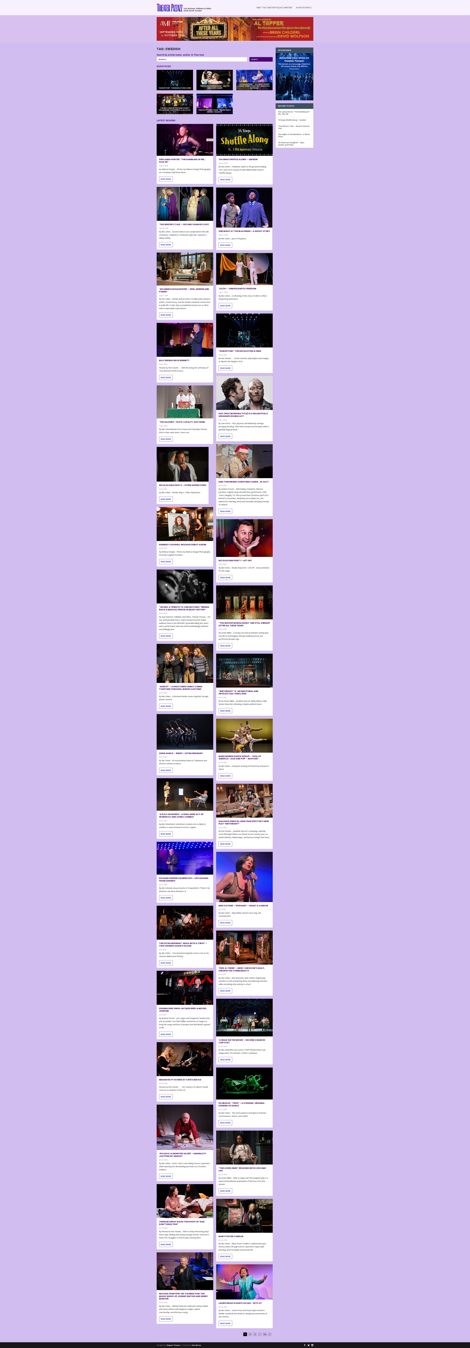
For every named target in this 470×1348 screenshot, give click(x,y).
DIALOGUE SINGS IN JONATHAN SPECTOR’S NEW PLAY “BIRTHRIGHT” (244, 822)
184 (264, 1334)
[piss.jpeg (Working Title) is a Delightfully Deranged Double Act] (244, 393)
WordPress (196, 1345)
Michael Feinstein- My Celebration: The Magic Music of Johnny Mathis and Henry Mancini (183, 1296)
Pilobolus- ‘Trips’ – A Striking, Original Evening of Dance (242, 1104)
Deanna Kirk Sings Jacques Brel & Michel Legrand (183, 1009)
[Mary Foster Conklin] (244, 1216)
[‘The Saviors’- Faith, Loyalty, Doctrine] (185, 402)
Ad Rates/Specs (303, 8)
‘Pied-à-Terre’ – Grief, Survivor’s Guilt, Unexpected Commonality (242, 969)
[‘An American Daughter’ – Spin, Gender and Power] (185, 269)
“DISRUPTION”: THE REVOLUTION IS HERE (240, 351)
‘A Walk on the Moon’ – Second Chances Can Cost (242, 1041)
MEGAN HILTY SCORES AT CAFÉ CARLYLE (180, 1079)
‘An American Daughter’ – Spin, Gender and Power (184, 290)
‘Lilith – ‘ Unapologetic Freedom (237, 288)
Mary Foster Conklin (231, 1236)
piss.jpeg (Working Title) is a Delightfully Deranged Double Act (243, 415)
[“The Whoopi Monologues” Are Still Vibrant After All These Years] (244, 602)
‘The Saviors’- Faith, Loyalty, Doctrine (182, 422)
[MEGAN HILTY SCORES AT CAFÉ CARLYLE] (185, 1059)
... (259, 1334)
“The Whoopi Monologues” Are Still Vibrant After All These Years (244, 624)
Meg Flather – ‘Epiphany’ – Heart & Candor (243, 905)
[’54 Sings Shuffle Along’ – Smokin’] (244, 140)
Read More (166, 179)
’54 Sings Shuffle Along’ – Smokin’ (238, 159)
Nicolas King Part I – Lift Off (235, 560)
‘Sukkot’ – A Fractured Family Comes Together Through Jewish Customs (180, 688)
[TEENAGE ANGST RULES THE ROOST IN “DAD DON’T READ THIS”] (185, 1201)
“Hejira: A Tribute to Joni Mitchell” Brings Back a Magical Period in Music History (184, 608)
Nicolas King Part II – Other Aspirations (182, 485)
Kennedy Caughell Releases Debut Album (182, 544)
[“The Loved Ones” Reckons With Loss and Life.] (244, 1148)
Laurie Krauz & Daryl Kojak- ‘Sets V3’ (240, 1303)
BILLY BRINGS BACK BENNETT (174, 360)
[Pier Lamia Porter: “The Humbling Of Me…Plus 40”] (185, 140)
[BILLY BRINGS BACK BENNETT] (185, 340)
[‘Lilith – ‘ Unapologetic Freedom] (244, 269)
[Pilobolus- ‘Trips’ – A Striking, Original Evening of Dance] (244, 1083)
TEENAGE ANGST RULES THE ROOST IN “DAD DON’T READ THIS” (182, 1223)
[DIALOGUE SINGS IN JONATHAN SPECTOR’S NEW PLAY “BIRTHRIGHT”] (244, 801)
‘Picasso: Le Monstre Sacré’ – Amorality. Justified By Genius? (183, 1155)
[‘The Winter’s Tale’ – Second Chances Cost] (185, 204)
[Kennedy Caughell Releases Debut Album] (185, 524)
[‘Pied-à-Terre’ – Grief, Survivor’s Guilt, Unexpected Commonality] (244, 948)
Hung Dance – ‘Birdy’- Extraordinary (181, 753)
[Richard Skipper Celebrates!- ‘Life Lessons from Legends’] (185, 858)
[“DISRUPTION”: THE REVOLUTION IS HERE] (244, 330)
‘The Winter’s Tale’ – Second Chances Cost (184, 224)
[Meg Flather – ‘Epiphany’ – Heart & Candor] (244, 877)
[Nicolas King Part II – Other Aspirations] (183, 464)
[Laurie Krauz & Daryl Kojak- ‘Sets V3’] (244, 1281)
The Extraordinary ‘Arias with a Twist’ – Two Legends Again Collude (183, 944)
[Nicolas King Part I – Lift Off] (244, 538)
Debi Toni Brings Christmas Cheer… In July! (244, 481)
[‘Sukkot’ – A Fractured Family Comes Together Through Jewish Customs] (185, 663)
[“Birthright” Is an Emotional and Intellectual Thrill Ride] (244, 671)
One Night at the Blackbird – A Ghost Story (244, 231)
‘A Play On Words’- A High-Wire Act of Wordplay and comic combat (181, 815)
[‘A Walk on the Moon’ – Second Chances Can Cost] (244, 1017)
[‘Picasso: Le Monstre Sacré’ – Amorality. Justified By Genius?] (185, 1127)
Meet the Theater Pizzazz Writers (274, 8)
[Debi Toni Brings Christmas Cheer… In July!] (244, 461)
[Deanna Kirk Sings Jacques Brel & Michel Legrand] (185, 988)
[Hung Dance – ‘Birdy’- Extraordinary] (185, 732)
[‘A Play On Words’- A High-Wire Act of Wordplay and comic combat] (185, 794)
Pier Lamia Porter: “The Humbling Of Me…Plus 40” (182, 160)
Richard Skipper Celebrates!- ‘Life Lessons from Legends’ (183, 879)
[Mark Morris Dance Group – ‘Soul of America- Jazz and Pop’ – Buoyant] (244, 736)
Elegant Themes (173, 1345)
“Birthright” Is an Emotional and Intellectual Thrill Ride (238, 692)
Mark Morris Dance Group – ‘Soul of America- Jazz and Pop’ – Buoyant (240, 757)
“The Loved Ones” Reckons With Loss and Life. (242, 1169)
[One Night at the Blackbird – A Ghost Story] (244, 208)
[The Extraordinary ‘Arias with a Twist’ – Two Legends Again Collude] (185, 923)
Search (254, 59)
